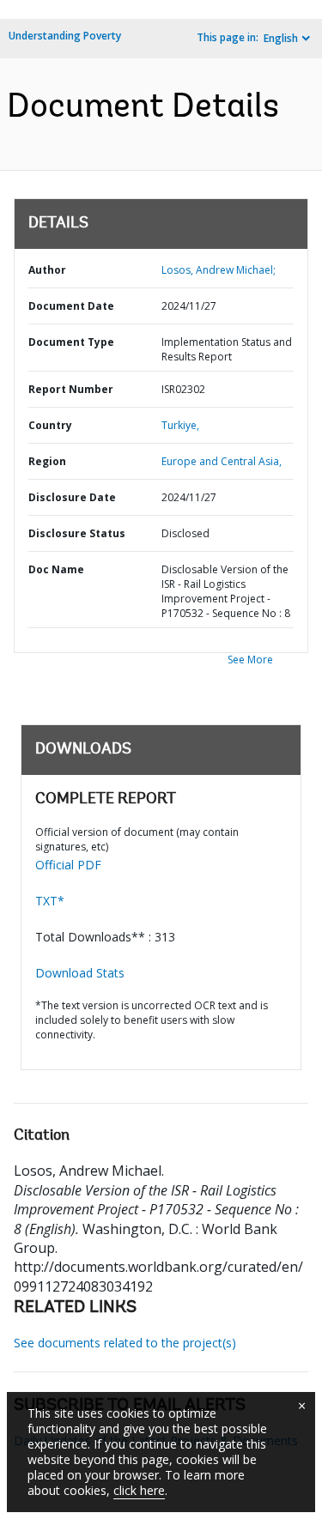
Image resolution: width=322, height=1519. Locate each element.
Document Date (71, 306)
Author (47, 270)
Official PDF (68, 864)
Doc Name (56, 569)
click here (139, 1490)
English (281, 38)
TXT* (49, 901)
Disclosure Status (76, 533)
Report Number (70, 389)
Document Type (71, 342)
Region (47, 461)
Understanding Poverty (65, 35)
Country (50, 425)
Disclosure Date (72, 497)
